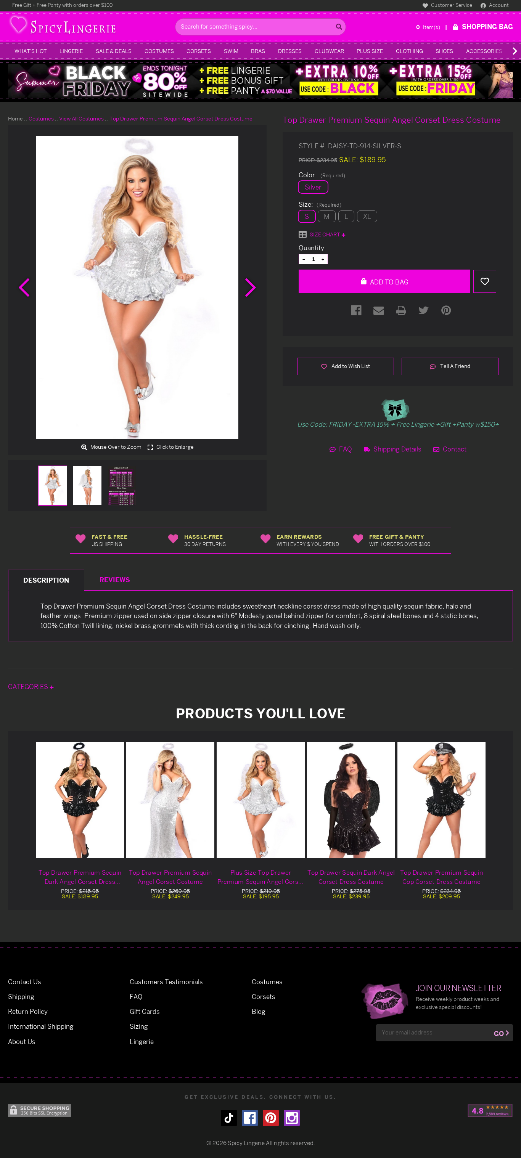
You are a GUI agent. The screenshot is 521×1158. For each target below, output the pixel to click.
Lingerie (71, 51)
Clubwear (329, 51)
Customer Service (451, 5)
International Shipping (41, 1026)
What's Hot (30, 51)
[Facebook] (356, 310)
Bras (258, 51)
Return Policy (28, 1011)
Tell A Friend (454, 366)
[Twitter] (423, 310)
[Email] (378, 310)
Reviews (115, 580)
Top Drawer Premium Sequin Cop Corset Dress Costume (441, 877)
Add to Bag (388, 282)
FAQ (345, 449)
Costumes (159, 51)
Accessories (484, 51)
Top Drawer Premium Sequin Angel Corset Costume (170, 877)
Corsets (199, 51)
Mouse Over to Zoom (115, 447)
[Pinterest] (446, 310)
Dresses (290, 51)
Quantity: (312, 247)
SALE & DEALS (114, 51)
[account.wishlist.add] (484, 281)
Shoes (444, 51)
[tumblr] (229, 1118)
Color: (322, 175)
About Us (21, 1042)
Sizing (139, 1026)
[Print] (401, 310)
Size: (320, 204)
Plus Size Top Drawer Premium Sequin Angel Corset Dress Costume (260, 877)
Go (499, 1034)
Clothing (409, 51)
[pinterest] (271, 1118)
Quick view (80, 800)
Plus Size (370, 51)
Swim (231, 51)
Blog (258, 1011)
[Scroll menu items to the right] (505, 51)
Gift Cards (145, 1011)
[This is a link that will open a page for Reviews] (490, 1110)
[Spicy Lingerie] (89, 27)
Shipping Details (396, 449)
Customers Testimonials (166, 982)
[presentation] (24, 287)
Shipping (21, 997)
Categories (29, 687)
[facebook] (250, 1118)
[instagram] (292, 1118)
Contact (453, 449)
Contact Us (24, 982)
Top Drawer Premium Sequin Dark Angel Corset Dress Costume (80, 877)
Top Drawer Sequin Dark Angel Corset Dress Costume (351, 877)
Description (46, 580)
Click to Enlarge (174, 447)
